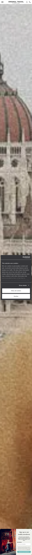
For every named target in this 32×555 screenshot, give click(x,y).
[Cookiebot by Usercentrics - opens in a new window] (23, 257)
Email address (19, 542)
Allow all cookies (16, 290)
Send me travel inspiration (24, 551)
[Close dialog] (31, 530)
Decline (16, 296)
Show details (23, 285)
